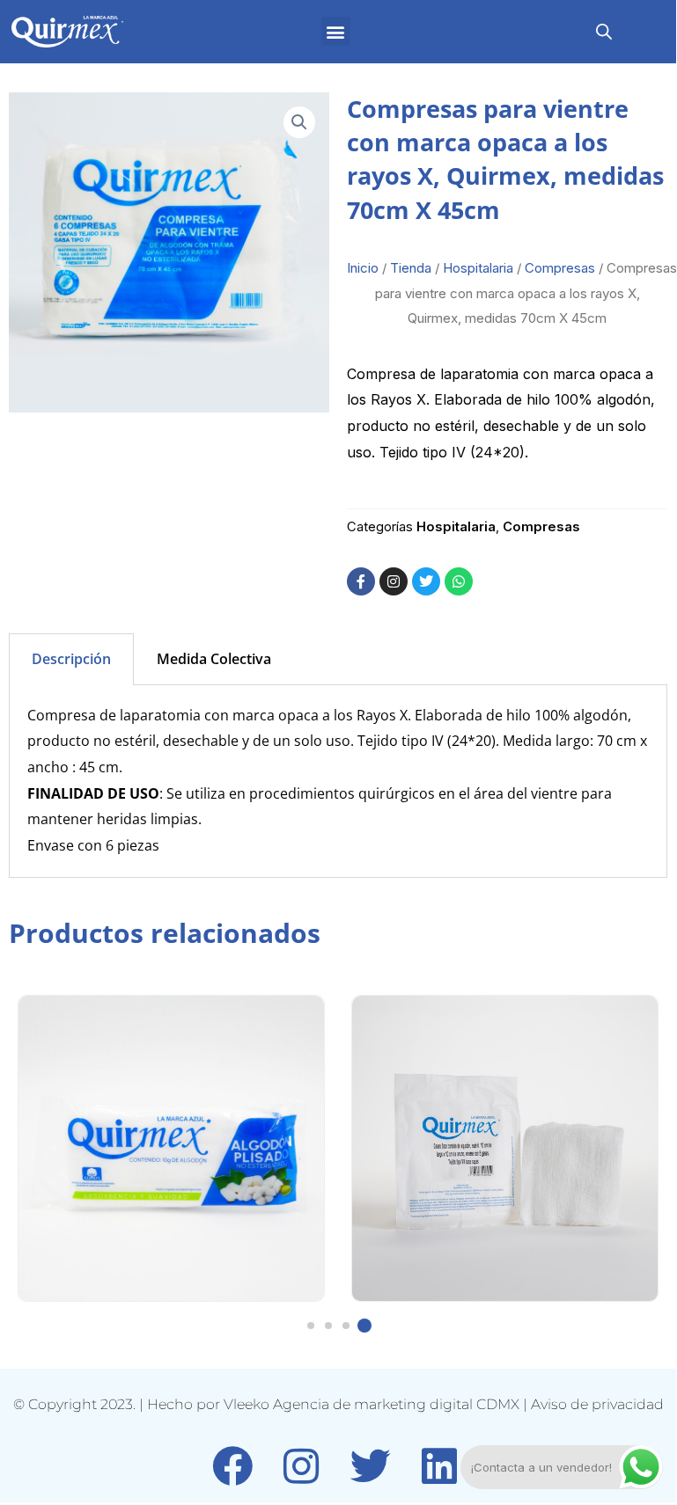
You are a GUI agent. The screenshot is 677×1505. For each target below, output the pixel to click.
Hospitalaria (478, 267)
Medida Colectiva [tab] (214, 658)
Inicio (363, 267)
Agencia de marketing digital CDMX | (402, 1404)
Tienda (410, 267)
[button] (335, 31)
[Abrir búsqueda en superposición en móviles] (604, 31)
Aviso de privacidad (597, 1404)
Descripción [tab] (71, 658)
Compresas (560, 267)
